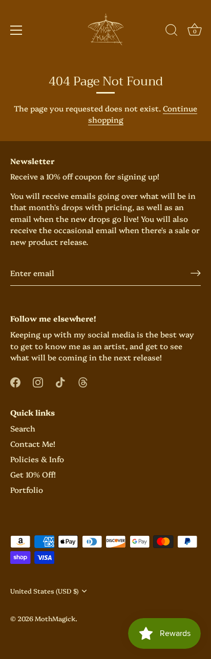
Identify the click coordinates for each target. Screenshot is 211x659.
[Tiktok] (60, 381)
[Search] (171, 31)
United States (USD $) (44, 591)
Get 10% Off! (33, 474)
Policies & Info (37, 458)
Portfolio (26, 489)
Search (22, 428)
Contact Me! (32, 443)
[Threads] (83, 381)
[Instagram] (38, 381)
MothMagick (55, 618)
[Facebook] (15, 381)
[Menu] (16, 30)
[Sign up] (196, 272)
